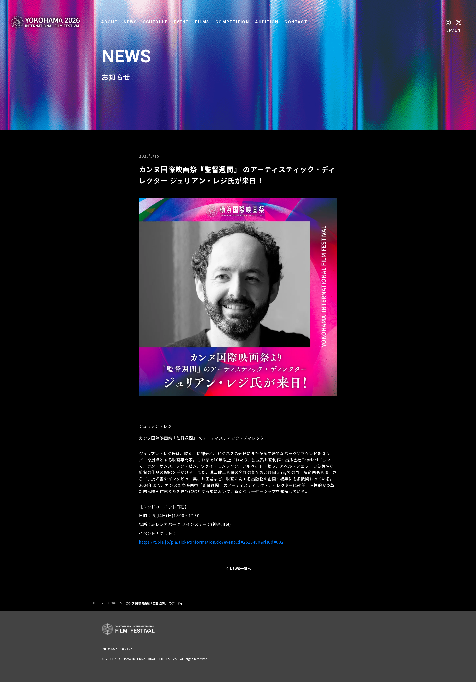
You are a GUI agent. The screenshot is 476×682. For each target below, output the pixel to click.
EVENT (181, 22)
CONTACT (296, 22)
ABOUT (109, 22)
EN (458, 30)
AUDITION (266, 22)
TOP (94, 603)
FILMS (202, 22)
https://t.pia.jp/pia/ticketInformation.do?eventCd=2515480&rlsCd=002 (211, 542)
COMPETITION (232, 22)
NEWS (130, 22)
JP (449, 30)
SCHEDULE (155, 22)
